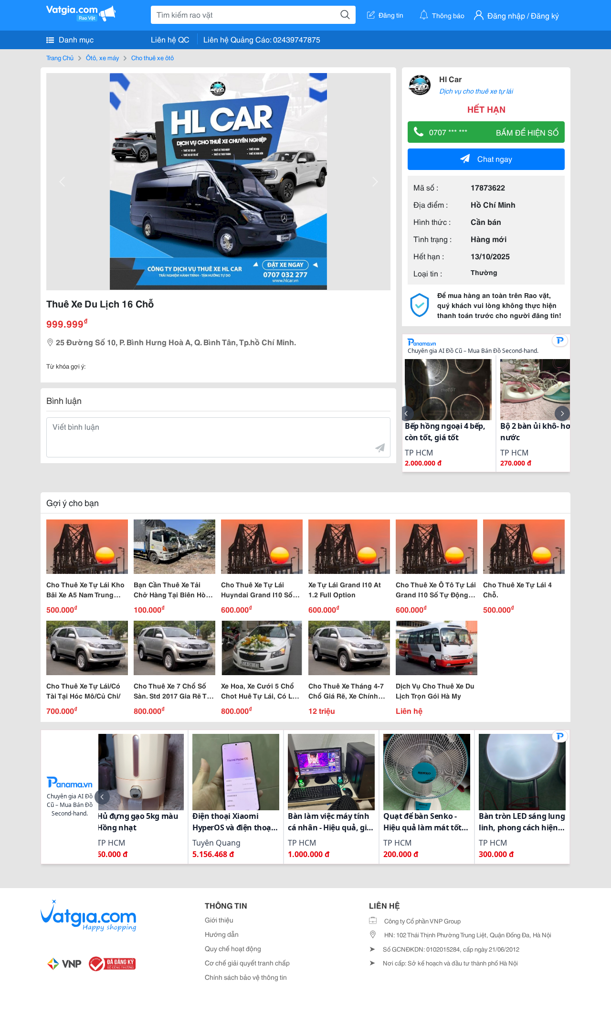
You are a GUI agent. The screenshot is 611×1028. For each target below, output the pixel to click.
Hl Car (450, 78)
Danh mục (75, 38)
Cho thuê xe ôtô (152, 57)
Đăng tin (391, 15)
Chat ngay (494, 158)
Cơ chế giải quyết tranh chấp (247, 962)
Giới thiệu (219, 919)
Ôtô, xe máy (102, 57)
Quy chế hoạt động (233, 948)
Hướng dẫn (222, 934)
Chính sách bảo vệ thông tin (246, 977)
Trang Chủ (60, 57)
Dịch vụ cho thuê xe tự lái (476, 90)
